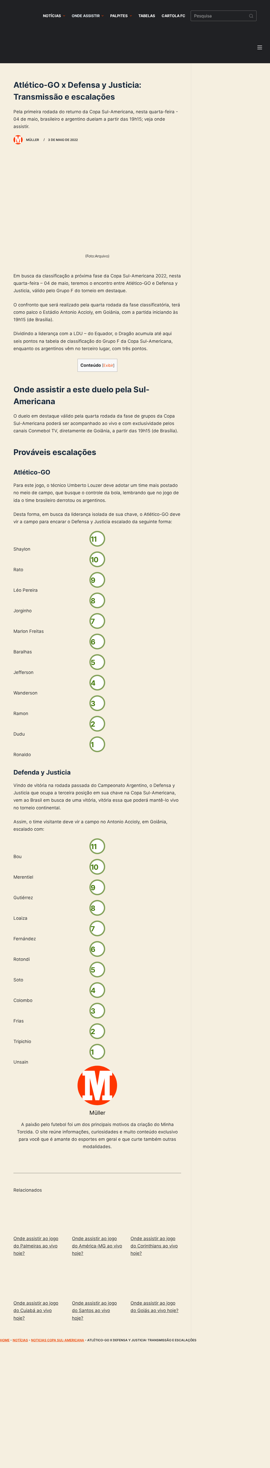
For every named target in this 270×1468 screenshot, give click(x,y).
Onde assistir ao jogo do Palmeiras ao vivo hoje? (35, 1246)
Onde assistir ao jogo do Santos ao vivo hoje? (94, 1310)
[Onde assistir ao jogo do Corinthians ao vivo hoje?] (156, 1214)
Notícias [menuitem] (52, 15)
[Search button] (251, 16)
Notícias (20, 1340)
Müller (97, 1112)
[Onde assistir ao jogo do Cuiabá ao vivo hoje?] (38, 1279)
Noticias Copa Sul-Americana (57, 1340)
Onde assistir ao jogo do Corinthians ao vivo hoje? (154, 1246)
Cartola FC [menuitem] (173, 15)
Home (4, 1340)
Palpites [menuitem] (119, 15)
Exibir (108, 365)
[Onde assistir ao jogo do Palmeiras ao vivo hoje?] (38, 1214)
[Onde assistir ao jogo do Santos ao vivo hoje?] (97, 1279)
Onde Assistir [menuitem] (86, 15)
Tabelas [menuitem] (146, 15)
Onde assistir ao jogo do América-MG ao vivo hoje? (97, 1246)
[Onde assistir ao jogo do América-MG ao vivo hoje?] (97, 1214)
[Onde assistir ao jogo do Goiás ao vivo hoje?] (156, 1279)
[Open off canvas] (259, 47)
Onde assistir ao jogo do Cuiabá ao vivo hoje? (35, 1310)
